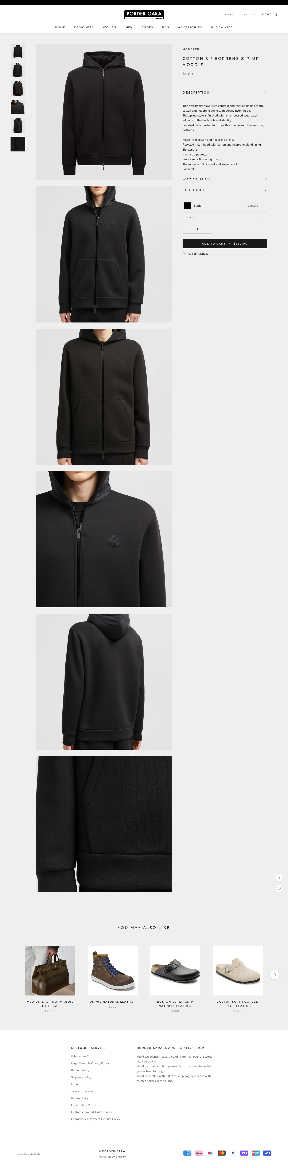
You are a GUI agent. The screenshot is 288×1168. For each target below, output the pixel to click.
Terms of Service (82, 1091)
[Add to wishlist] (279, 888)
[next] (275, 974)
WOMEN (110, 27)
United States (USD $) (28, 1154)
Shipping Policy (81, 1077)
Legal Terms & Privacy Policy (90, 1063)
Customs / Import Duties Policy (91, 1112)
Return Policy (80, 1098)
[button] (225, 92)
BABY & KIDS (222, 27)
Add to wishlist (198, 254)
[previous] (13, 974)
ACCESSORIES (190, 27)
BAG (165, 27)
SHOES (147, 27)
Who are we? (80, 1056)
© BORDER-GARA (112, 1151)
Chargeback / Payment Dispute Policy (95, 1119)
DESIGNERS (84, 27)
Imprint (76, 1084)
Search (250, 14)
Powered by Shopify (112, 1157)
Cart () (269, 14)
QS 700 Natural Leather (113, 1001)
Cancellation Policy (83, 1105)
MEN (129, 27)
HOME (60, 27)
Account (231, 14)
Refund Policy (80, 1070)
